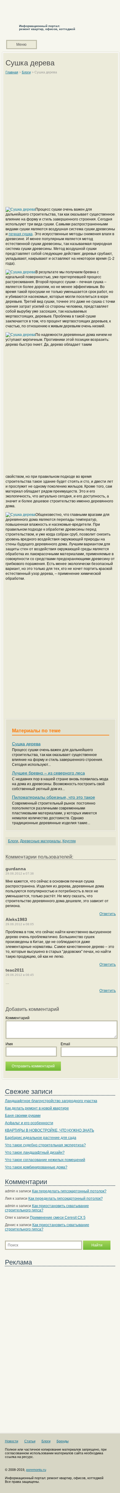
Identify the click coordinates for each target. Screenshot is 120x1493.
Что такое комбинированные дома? (36, 1167)
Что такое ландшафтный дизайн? (35, 1152)
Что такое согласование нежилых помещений (45, 1160)
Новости (11, 1441)
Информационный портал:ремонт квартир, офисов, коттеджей (47, 27)
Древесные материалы (40, 841)
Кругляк (69, 841)
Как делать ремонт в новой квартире (37, 1108)
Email (65, 1044)
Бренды (63, 1441)
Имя (9, 1044)
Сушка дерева (26, 743)
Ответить (107, 914)
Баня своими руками (23, 1115)
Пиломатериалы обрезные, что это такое (53, 797)
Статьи (29, 1441)
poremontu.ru (36, 1470)
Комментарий (18, 1018)
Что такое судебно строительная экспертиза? (45, 1145)
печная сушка (21, 234)
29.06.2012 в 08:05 (20, 924)
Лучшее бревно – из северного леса (48, 772)
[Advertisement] (60, 143)
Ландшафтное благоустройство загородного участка (51, 1101)
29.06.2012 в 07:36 (20, 873)
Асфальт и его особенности (29, 1123)
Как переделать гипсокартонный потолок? (69, 1191)
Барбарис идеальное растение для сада (40, 1138)
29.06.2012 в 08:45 (20, 974)
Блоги (13, 841)
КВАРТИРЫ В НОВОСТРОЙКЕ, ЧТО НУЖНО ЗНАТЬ (49, 1130)
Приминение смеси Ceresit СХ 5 (58, 1217)
